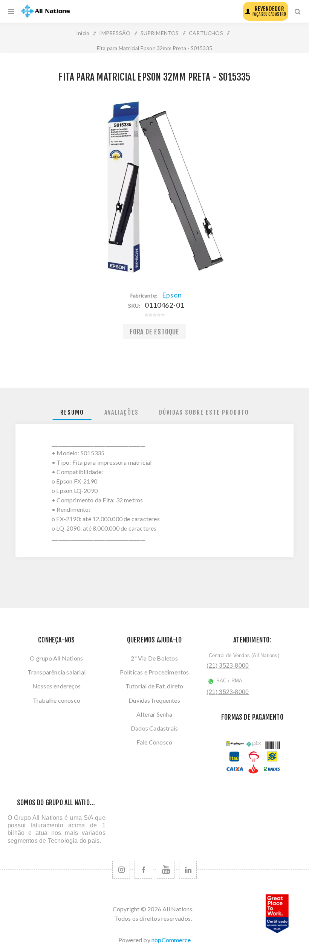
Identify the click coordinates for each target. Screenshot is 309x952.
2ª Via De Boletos (154, 658)
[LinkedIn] (188, 870)
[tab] (72, 412)
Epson (172, 295)
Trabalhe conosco (56, 700)
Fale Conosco (154, 742)
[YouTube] (165, 870)
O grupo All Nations (56, 658)
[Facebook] (143, 870)
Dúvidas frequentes (154, 700)
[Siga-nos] (121, 870)
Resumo (72, 412)
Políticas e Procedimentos (154, 672)
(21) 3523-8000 (228, 665)
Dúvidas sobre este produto (204, 412)
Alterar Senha (154, 714)
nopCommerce (171, 939)
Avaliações (121, 412)
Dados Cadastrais (154, 728)
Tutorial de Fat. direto (154, 686)
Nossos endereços (56, 686)
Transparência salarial (57, 672)
